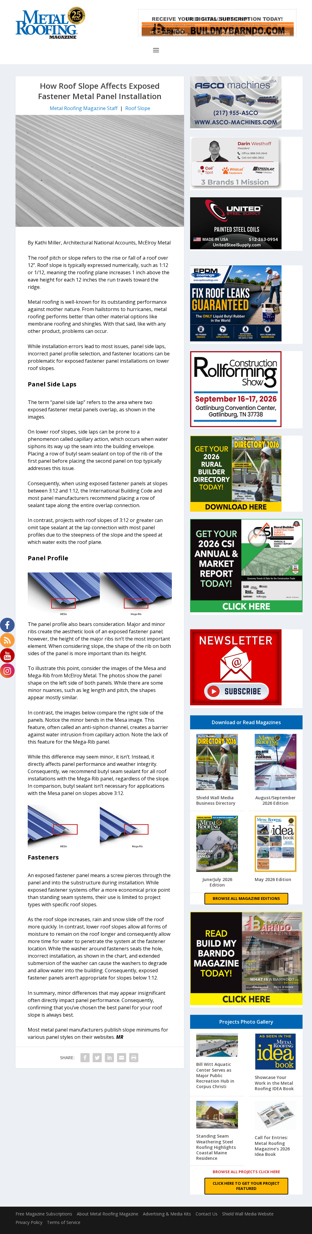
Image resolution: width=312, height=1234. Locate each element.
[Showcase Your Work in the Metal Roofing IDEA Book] (275, 1052)
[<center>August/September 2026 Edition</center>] (275, 763)
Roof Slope (137, 108)
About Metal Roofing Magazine (107, 1214)
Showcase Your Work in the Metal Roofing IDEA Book (274, 1082)
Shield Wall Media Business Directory (216, 800)
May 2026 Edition (273, 879)
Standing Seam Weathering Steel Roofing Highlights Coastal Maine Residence (216, 1147)
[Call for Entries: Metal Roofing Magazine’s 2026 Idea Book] (275, 1116)
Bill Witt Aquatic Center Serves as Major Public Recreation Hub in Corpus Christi (215, 1075)
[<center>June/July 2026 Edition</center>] (217, 844)
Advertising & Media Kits (167, 1214)
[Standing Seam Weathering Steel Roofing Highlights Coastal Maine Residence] (217, 1115)
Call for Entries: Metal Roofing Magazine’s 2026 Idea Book (272, 1146)
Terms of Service (63, 1222)
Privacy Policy (29, 1222)
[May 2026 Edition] (275, 844)
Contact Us (207, 1214)
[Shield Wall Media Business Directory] (217, 762)
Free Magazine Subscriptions (44, 1214)
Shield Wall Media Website (248, 1214)
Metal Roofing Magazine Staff (84, 108)
